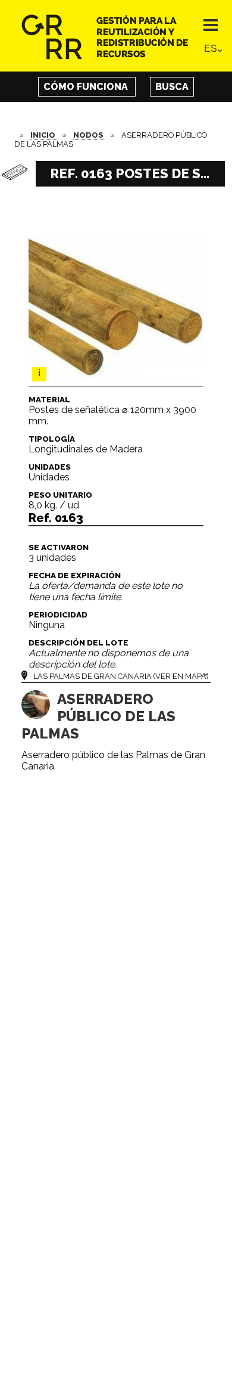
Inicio (43, 135)
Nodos (89, 135)
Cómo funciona (86, 86)
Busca (172, 86)
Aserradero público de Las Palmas (98, 716)
